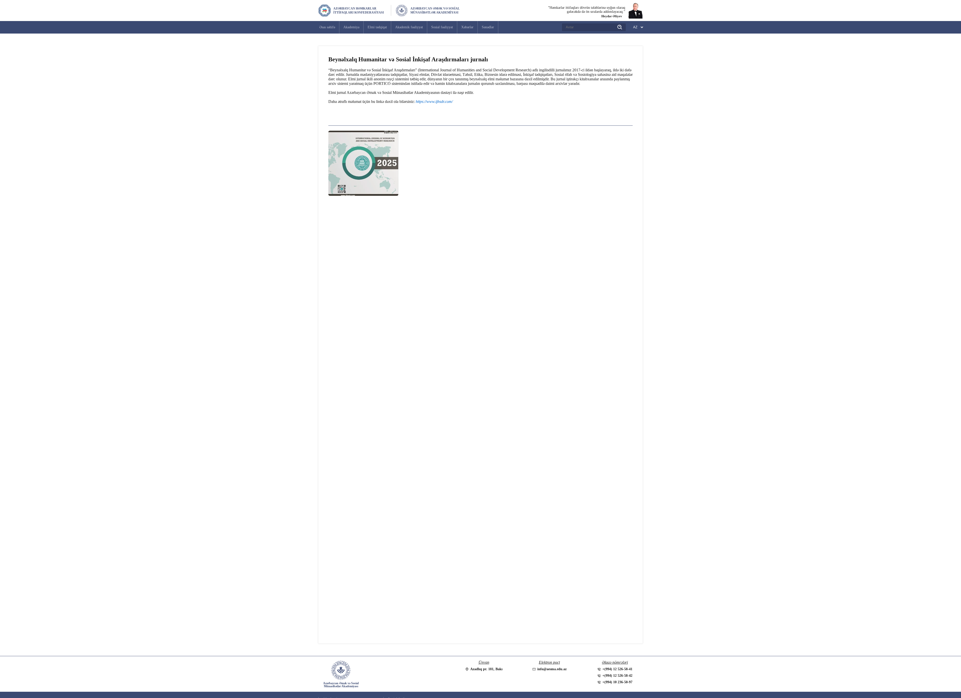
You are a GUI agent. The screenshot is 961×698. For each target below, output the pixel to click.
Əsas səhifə (327, 27)
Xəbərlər (467, 27)
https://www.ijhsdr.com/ (434, 101)
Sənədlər (488, 27)
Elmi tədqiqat (377, 27)
